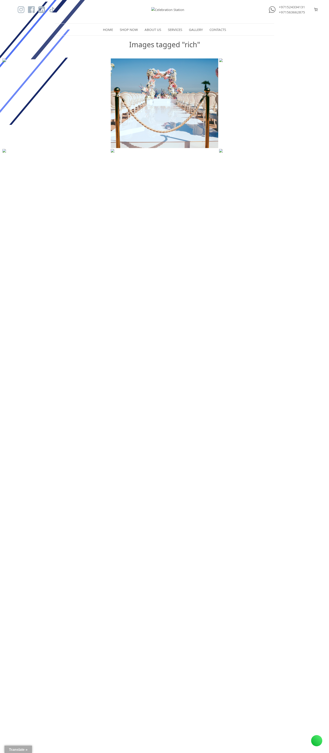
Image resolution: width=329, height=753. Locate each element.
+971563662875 (292, 12)
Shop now (129, 29)
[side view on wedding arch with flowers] (56, 103)
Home (108, 29)
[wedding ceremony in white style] (164, 194)
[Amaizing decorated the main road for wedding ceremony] (164, 103)
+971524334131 (292, 7)
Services (175, 29)
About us (153, 29)
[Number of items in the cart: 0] (316, 9)
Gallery (196, 29)
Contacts (217, 29)
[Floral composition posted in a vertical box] (273, 194)
